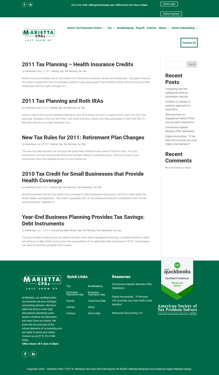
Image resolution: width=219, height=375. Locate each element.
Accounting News (60, 230)
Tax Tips (82, 71)
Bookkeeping (125, 27)
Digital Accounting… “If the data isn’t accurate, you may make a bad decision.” (181, 140)
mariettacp (30, 71)
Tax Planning (70, 71)
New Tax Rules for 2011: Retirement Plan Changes (83, 137)
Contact (70, 313)
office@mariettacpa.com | (102, 5)
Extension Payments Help (96, 293)
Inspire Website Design (178, 369)
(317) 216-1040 (79, 5)
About (162, 27)
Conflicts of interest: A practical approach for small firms (177, 105)
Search (192, 64)
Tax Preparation (85, 187)
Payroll (140, 27)
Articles (151, 27)
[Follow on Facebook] (24, 4)
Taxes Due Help (97, 301)
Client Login (169, 4)
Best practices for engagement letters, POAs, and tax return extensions (180, 118)
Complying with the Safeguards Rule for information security (176, 92)
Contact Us (189, 42)
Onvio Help (94, 313)
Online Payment (171, 14)
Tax (109, 27)
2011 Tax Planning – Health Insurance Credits (77, 64)
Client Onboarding (183, 27)
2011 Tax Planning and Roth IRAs (62, 101)
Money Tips (57, 71)
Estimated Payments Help (75, 293)
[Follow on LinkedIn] (30, 4)
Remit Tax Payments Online (84, 27)
